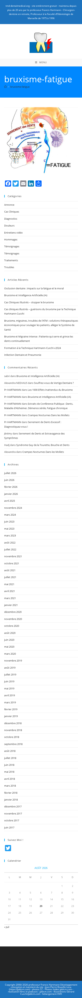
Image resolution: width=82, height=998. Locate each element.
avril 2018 (9, 778)
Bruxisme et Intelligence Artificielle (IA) (25, 295)
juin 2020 (9, 639)
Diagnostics (10, 218)
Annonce (9, 204)
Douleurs (9, 225)
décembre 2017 (13, 806)
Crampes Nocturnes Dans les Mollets (48, 415)
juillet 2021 (10, 577)
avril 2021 (9, 591)
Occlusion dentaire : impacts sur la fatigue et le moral (34, 288)
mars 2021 (10, 598)
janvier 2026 (11, 494)
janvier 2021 (11, 605)
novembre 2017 (13, 813)
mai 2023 (9, 528)
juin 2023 (9, 521)
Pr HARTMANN (12, 389)
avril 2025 (9, 500)
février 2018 (10, 792)
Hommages (10, 239)
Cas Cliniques (11, 211)
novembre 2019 (13, 660)
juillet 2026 (10, 473)
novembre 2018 (13, 730)
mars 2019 (10, 702)
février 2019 (10, 709)
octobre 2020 (11, 626)
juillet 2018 (10, 758)
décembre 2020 (13, 612)
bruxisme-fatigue (20, 86)
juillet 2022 (10, 549)
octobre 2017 (11, 820)
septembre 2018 (13, 744)
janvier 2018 (11, 799)
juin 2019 (9, 681)
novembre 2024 (13, 508)
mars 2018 (10, 785)
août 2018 (9, 751)
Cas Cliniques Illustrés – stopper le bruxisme (29, 302)
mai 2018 (9, 771)
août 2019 (9, 667)
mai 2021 (9, 584)
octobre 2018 (11, 737)
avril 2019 (9, 695)
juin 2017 (9, 827)
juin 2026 (9, 480)
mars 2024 (10, 514)
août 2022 (9, 542)
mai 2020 (9, 646)
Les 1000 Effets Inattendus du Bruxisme (50, 389)
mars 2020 (10, 653)
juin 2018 (9, 765)
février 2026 (10, 486)
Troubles (9, 267)
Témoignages (11, 246)
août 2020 (9, 633)
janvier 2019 (11, 716)
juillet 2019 (10, 674)
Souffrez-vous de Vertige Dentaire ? (54, 383)
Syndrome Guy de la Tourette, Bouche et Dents (42, 445)
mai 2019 (9, 688)
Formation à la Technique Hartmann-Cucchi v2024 (32, 348)
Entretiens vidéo (13, 232)
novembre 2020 (13, 619)
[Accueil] (5, 86)
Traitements (11, 260)
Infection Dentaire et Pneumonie (22, 355)
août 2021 (9, 570)
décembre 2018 (13, 723)
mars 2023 (10, 535)
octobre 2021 (11, 563)
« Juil (6, 927)
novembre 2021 (13, 556)
